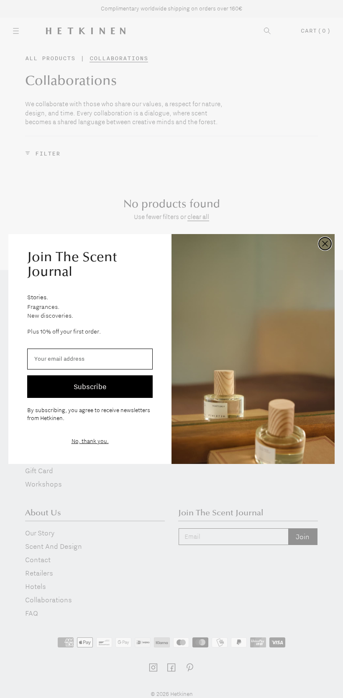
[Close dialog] (325, 243)
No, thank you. (90, 441)
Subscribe (90, 386)
